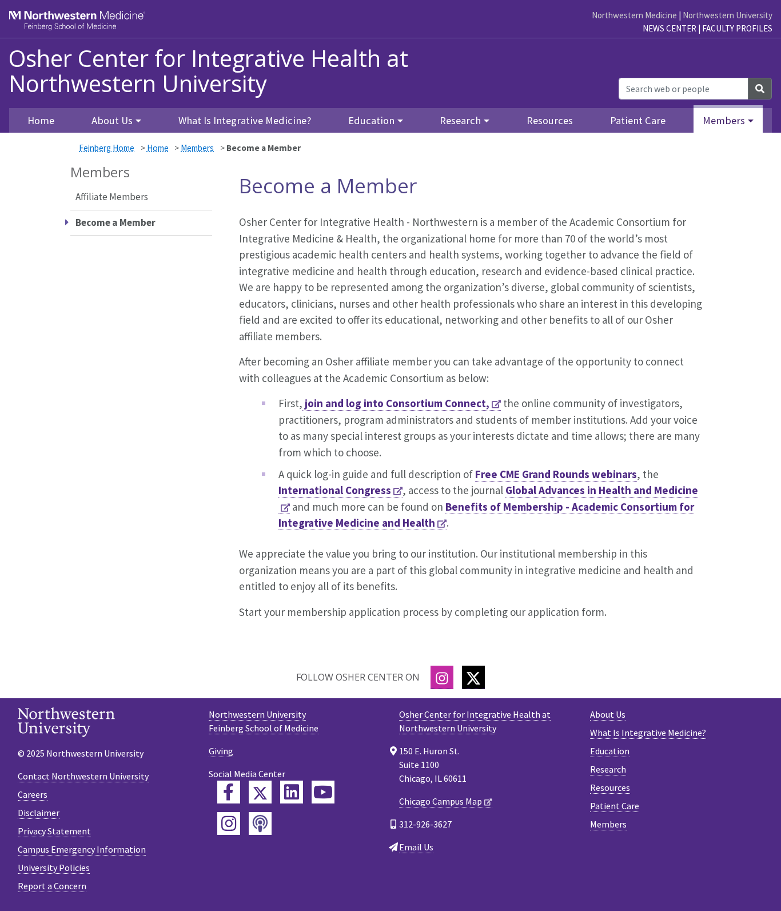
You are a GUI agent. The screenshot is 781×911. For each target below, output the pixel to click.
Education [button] (371, 120)
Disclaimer (38, 812)
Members (197, 147)
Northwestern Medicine (634, 15)
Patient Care (638, 120)
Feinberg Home (106, 147)
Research (608, 769)
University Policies (54, 867)
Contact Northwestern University (83, 776)
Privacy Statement (54, 831)
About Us (607, 714)
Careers (32, 794)
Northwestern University (727, 15)
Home (158, 147)
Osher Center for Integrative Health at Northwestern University (208, 71)
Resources (550, 120)
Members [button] (724, 120)
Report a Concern (52, 886)
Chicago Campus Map (440, 801)
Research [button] (460, 120)
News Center (669, 28)
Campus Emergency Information (82, 849)
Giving (221, 751)
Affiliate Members (111, 196)
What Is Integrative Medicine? (244, 120)
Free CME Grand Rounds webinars (556, 474)
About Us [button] (112, 120)
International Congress (334, 490)
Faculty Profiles (737, 28)
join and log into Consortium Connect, (395, 403)
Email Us (416, 847)
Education (609, 751)
